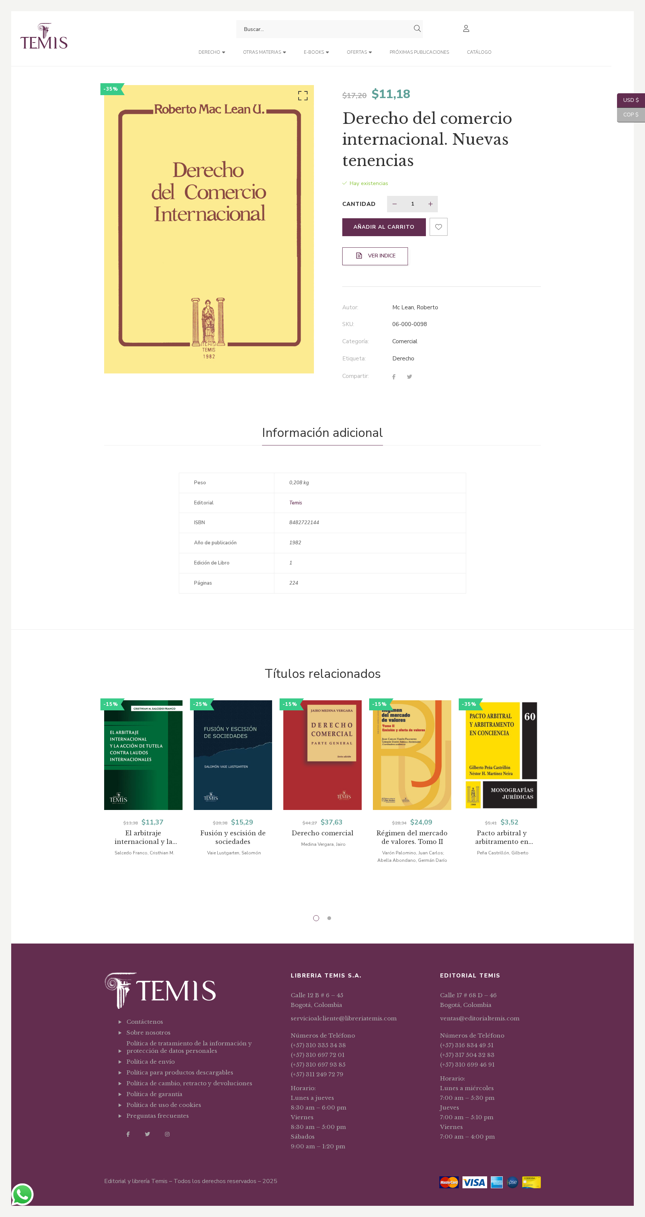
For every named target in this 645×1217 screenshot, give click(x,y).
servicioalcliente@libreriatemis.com (344, 1018)
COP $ (628, 114)
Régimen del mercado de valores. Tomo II (412, 837)
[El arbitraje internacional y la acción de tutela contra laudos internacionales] (143, 755)
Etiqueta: (354, 358)
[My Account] (467, 29)
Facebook (128, 1134)
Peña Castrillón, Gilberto (503, 853)
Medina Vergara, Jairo (323, 844)
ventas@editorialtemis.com (480, 1018)
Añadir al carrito (384, 227)
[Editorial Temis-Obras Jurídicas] (44, 38)
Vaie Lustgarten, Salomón (234, 853)
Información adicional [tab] (322, 432)
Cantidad (359, 204)
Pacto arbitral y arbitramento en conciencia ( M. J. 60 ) (502, 837)
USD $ (628, 100)
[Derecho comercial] (322, 755)
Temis (295, 503)
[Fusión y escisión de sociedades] (233, 755)
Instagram (167, 1134)
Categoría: (355, 341)
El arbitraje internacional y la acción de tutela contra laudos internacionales (143, 837)
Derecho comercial (322, 833)
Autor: (350, 307)
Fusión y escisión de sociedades (233, 837)
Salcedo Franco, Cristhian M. (144, 853)
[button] (301, 97)
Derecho (403, 358)
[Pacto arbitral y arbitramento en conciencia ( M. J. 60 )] (501, 755)
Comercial (404, 341)
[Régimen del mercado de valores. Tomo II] (412, 755)
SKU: (348, 324)
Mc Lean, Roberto (415, 307)
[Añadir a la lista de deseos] (439, 227)
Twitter (147, 1134)
